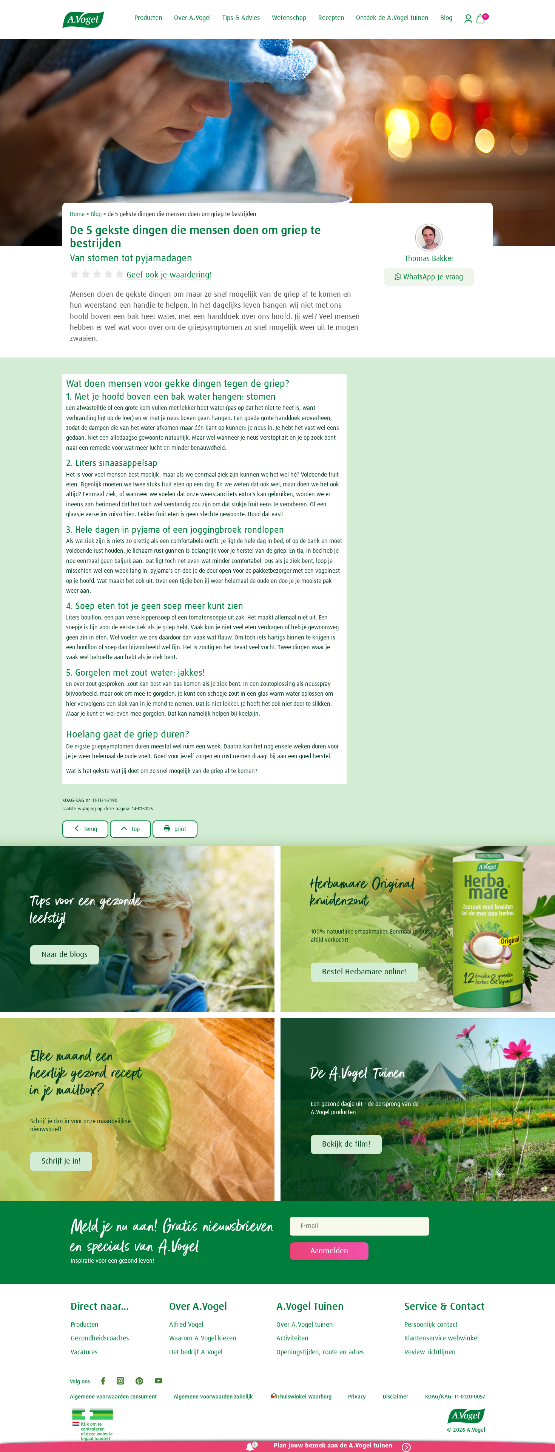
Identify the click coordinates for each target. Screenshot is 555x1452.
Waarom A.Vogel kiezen (202, 1338)
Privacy (357, 1397)
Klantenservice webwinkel (441, 1338)
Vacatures (84, 1352)
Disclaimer (395, 1397)
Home (77, 214)
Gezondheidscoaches (100, 1338)
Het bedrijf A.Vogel (195, 1352)
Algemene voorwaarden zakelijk (213, 1397)
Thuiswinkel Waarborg (304, 1397)
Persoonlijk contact (431, 1325)
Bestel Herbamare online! (364, 972)
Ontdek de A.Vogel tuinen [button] (392, 18)
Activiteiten (292, 1338)
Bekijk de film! (346, 1144)
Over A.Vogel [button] (192, 18)
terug (85, 828)
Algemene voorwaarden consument (113, 1397)
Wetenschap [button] (289, 18)
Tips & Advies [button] (241, 18)
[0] (480, 19)
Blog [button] (446, 18)
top (130, 828)
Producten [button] (148, 18)
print (175, 828)
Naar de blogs (65, 955)
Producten (85, 1325)
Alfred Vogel (186, 1325)
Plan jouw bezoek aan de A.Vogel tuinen (333, 1446)
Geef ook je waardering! (169, 275)
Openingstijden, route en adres (320, 1352)
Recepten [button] (331, 18)
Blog (96, 214)
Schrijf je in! (61, 1161)
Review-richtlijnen (430, 1352)
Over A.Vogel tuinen (304, 1325)
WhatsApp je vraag (432, 277)
